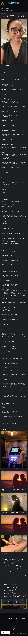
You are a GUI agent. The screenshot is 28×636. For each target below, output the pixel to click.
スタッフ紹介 (9, 620)
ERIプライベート (9, 8)
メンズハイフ (15, 568)
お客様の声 (15, 620)
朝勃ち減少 (13, 584)
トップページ (4, 618)
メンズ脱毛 (5, 571)
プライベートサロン (15, 565)
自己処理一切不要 (7, 596)
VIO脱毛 (21, 559)
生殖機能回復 (6, 587)
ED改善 (5, 559)
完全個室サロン (6, 577)
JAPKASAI (13, 559)
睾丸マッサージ (17, 593)
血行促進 (16, 596)
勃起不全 (22, 574)
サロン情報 (4, 620)
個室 (15, 574)
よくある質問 (20, 620)
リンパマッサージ (7, 574)
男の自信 (14, 587)
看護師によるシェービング (9, 590)
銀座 (23, 596)
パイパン (15, 562)
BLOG (25, 620)
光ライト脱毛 (16, 618)
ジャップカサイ (6, 562)
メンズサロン (6, 568)
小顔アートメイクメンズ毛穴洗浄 (10, 581)
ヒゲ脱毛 (5, 565)
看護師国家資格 (6, 593)
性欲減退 (5, 584)
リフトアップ (15, 571)
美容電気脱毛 (23, 618)
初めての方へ (10, 618)
